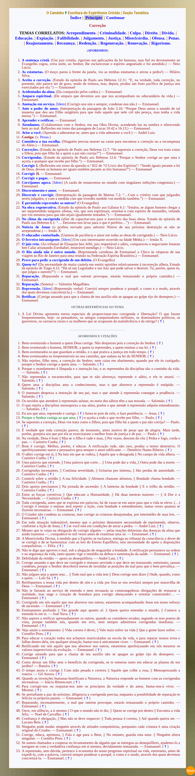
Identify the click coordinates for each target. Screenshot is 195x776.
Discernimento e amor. (39, 190)
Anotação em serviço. (38, 104)
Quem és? (29, 264)
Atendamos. (31, 125)
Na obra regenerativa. (39, 207)
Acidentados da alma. (38, 92)
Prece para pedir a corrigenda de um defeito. (57, 260)
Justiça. (115, 38)
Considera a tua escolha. (41, 141)
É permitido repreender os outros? (49, 203)
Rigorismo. (161, 43)
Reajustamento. (40, 43)
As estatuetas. (32, 72)
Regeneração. (112, 43)
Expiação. (45, 38)
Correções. (30, 150)
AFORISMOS (97, 50)
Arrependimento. (81, 33)
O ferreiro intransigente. (41, 240)
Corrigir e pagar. (35, 178)
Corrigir (28, 166)
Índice (75, 17)
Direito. (152, 33)
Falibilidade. (68, 38)
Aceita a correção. (36, 80)
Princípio (93, 17)
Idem (61, 104)
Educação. (24, 38)
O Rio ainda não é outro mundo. (49, 252)
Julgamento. (94, 38)
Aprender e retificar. (38, 120)
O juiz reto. (31, 244)
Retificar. (29, 297)
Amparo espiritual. (37, 96)
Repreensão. (31, 289)
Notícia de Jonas (36, 227)
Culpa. (136, 33)
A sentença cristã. (36, 60)
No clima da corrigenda (41, 219)
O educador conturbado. (41, 235)
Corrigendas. (32, 157)
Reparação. (31, 276)
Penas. (174, 38)
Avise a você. (32, 133)
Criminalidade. (113, 33)
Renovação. (138, 43)
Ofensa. (158, 38)
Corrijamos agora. (36, 182)
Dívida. (168, 33)
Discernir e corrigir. (38, 195)
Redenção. (88, 43)
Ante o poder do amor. (40, 108)
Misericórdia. (137, 38)
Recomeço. (66, 43)
